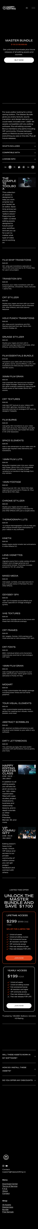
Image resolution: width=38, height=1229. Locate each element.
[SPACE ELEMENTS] (19, 437)
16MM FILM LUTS (12, 459)
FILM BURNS (9, 420)
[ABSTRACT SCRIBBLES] (19, 718)
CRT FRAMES (9, 630)
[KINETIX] (19, 535)
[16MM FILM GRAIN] (19, 662)
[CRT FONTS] (19, 643)
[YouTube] (7, 1166)
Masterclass (7, 1207)
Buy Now (19, 60)
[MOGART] (19, 681)
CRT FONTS (9, 647)
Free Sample (8, 1212)
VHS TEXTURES (11, 613)
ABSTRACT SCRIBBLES (15, 722)
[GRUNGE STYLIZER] (19, 333)
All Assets (6, 1205)
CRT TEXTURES (11, 399)
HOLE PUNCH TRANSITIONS (18, 318)
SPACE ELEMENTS (13, 440)
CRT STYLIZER (10, 297)
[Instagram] (3, 1166)
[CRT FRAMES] (19, 627)
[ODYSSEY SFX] (19, 591)
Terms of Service (9, 1186)
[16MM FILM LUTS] (19, 456)
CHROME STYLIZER (13, 500)
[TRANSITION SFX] (19, 275)
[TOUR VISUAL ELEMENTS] (19, 700)
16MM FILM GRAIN (12, 666)
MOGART (7, 684)
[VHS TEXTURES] (19, 610)
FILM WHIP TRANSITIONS (16, 260)
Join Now (19, 1006)
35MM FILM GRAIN (12, 376)
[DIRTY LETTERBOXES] (19, 737)
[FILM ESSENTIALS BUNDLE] (19, 352)
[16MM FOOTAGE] (19, 478)
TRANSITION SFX (12, 278)
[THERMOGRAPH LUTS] (19, 516)
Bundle (5, 1210)
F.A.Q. (4, 1189)
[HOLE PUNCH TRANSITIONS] (19, 315)
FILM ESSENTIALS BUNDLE (18, 355)
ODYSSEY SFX (10, 594)
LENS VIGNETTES (12, 555)
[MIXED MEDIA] (19, 572)
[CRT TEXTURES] (19, 395)
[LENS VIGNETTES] (19, 551)
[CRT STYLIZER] (19, 294)
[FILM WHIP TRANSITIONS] (19, 256)
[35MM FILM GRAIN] (19, 373)
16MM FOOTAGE (11, 482)
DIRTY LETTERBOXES (14, 741)
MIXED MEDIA (10, 576)
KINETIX (6, 538)
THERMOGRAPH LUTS (14, 519)
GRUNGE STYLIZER (13, 337)
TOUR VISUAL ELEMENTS (16, 703)
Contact (6, 1193)
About (5, 1191)
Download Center (10, 1184)
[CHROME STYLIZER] (19, 497)
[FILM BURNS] (19, 416)
